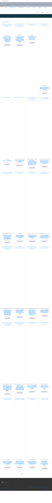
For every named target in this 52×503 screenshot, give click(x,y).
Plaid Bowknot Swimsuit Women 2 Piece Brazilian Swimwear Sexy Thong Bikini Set (7, 312)
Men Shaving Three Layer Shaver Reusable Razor (32, 38)
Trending (47, 12)
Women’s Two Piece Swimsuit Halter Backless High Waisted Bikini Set (7, 237)
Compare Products (42, 487)
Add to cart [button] (32, 42)
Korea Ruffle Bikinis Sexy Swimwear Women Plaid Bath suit (19, 311)
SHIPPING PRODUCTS (12, 7)
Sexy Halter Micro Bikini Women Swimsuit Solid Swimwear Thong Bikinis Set (32, 312)
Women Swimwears (9, 233)
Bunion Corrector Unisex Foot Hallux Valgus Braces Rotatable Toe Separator (7, 39)
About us (34, 7)
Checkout (38, 487)
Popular (42, 12)
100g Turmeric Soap (7, 160)
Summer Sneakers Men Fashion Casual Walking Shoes (32, 462)
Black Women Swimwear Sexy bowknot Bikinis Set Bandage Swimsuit (19, 387)
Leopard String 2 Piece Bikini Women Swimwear (32, 236)
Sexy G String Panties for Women (19, 161)
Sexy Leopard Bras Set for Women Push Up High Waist (44, 162)
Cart (35, 487)
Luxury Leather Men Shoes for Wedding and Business (7, 462)
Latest (37, 12)
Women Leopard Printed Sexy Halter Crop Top (20, 236)
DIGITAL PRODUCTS (21, 7)
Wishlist (45, 7)
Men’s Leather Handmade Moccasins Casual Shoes (44, 463)
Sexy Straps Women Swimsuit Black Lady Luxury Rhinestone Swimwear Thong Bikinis (7, 388)
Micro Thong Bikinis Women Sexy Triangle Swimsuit (32, 387)
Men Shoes (46, 384)
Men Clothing (43, 384)
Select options (20, 165)
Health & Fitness (7, 35)
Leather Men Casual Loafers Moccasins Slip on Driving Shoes (19, 462)
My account (28, 7)
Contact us (40, 7)
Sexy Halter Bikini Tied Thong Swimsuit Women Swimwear (44, 236)
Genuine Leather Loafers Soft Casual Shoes (44, 387)
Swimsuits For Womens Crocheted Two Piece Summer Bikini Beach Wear (32, 162)
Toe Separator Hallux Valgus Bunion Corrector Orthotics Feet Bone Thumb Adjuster (19, 39)
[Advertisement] (26, 497)
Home (6, 7)
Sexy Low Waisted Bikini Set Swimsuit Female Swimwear (44, 311)
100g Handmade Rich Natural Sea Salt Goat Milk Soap (44, 88)
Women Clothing (4, 233)
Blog (33, 487)
